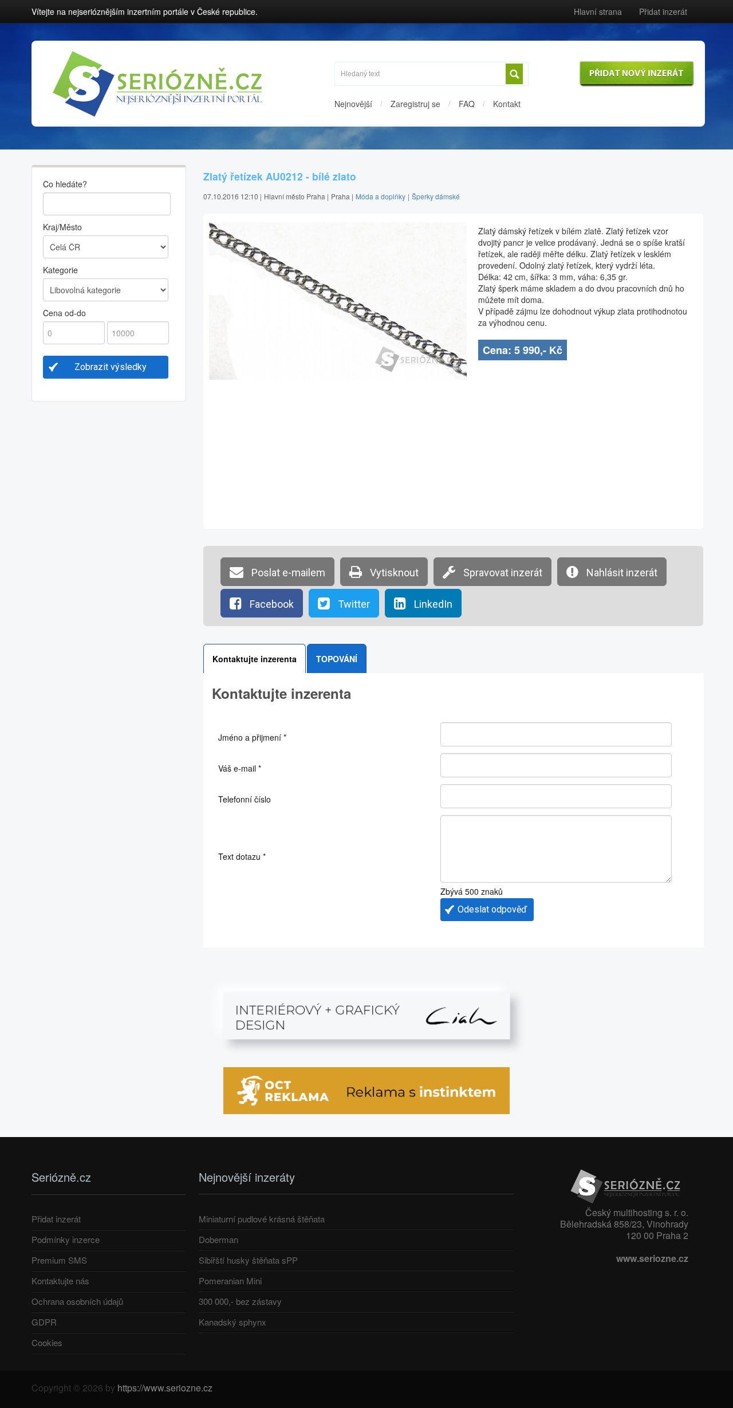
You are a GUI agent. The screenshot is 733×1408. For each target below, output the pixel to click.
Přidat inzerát (663, 11)
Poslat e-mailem (287, 573)
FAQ (467, 103)
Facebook (270, 604)
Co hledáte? (65, 184)
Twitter (353, 604)
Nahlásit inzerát (620, 573)
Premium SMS (59, 1260)
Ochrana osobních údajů (77, 1301)
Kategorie (60, 270)
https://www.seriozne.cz (164, 1387)
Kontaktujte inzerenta (254, 658)
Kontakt (507, 103)
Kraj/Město (62, 227)
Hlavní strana (598, 11)
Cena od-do (64, 312)
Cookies (46, 1342)
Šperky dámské (436, 196)
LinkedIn (432, 604)
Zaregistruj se (415, 103)
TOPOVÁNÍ (336, 658)
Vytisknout (393, 573)
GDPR (44, 1322)
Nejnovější (353, 103)
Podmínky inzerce (65, 1239)
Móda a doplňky (380, 196)
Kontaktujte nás (60, 1281)
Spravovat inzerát (501, 573)
